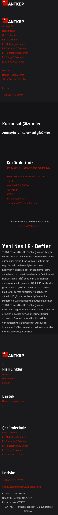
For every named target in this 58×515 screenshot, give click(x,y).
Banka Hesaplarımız (13, 75)
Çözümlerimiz (10, 35)
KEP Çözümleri (10, 39)
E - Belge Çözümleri (13, 57)
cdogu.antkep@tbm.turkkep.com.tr (21, 486)
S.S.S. (5, 405)
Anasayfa (7, 26)
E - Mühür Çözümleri (13, 44)
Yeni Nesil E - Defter (18, 185)
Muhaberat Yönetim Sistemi (22, 203)
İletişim (6, 88)
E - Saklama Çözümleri (14, 48)
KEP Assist (13, 189)
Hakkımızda (8, 30)
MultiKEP (12, 181)
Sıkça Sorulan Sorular (14, 79)
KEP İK (10, 194)
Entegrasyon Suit (17, 198)
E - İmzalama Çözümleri (15, 52)
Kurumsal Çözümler (13, 61)
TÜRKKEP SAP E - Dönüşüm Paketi (26, 176)
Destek (6, 70)
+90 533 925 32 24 (12, 95)
